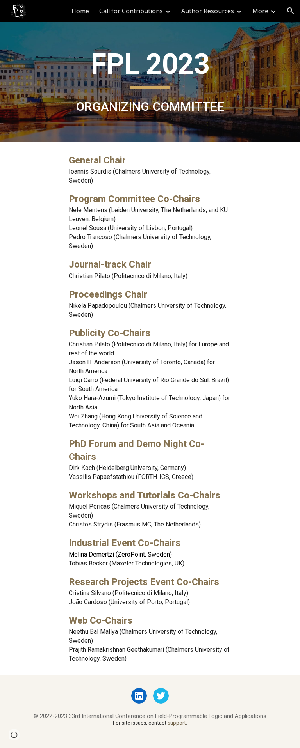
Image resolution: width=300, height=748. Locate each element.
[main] (150, 82)
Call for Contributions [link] (131, 11)
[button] (290, 11)
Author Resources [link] (207, 11)
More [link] (260, 11)
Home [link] (80, 11)
